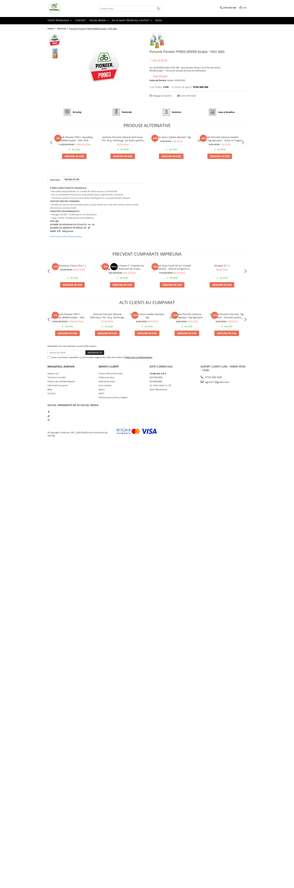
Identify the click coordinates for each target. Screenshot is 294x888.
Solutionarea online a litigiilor (113, 397)
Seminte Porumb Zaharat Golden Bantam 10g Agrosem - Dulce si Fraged (220, 139)
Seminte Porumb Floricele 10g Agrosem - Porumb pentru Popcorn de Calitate (227, 316)
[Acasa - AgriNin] (64, 8)
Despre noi (52, 373)
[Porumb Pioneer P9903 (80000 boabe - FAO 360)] (104, 66)
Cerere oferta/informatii (110, 373)
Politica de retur (107, 377)
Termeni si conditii (56, 377)
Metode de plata (107, 381)
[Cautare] (158, 8)
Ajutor (102, 389)
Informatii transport (57, 385)
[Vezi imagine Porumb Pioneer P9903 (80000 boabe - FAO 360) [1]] (55, 53)
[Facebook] (48, 411)
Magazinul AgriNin (61, 366)
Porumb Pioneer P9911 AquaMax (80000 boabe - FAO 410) (74, 139)
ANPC (101, 393)
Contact (80, 20)
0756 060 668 (213, 377)
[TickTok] (48, 415)
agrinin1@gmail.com (216, 382)
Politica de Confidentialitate (138, 357)
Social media (97, 20)
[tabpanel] (104, 66)
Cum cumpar (105, 385)
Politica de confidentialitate (61, 381)
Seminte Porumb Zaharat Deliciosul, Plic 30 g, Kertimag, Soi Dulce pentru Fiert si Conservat (123, 139)
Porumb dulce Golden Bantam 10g (171, 137)
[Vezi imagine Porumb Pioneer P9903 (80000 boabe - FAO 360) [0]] (55, 40)
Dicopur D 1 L (222, 265)
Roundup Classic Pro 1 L (72, 265)
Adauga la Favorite (162, 95)
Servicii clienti (109, 366)
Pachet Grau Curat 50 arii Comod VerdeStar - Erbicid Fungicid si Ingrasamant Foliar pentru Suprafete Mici (172, 267)
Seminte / (62, 28)
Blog (159, 20)
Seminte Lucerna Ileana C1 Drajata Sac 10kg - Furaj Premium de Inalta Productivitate (122, 267)
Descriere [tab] (55, 179)
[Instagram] (48, 419)
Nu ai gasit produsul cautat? (131, 20)
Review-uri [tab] (72, 179)
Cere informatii (188, 95)
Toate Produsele (58, 20)
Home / (51, 28)
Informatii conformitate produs (66, 236)
